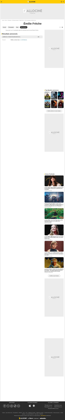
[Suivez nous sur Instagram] (11, 406)
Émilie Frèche (21, 20)
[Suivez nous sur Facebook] (4, 406)
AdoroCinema (57, 406)
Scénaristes (9, 20)
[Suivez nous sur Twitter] (8, 406)
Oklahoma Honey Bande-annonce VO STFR (47, 98)
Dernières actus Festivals (54, 275)
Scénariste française (15, 20)
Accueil (3, 20)
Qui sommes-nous (9, 412)
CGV (26, 412)
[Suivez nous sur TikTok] (15, 406)
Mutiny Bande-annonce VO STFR (54, 98)
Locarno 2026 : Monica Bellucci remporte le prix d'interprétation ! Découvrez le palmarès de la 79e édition (54, 188)
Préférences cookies (39, 412)
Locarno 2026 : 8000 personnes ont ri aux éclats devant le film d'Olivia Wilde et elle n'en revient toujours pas (54, 237)
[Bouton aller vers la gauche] (60, 27)
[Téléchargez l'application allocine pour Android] (34, 405)
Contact (3, 412)
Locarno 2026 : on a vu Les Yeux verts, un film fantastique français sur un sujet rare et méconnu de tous (54, 221)
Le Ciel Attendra (24, 39)
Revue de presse (56, 412)
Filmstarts (47, 405)
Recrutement (15, 412)
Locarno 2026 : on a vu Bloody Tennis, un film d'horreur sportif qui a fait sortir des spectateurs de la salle (54, 253)
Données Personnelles (48, 412)
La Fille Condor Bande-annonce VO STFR (61, 98)
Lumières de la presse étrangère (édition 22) (11, 36)
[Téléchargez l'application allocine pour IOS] (30, 405)
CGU (24, 412)
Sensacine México (52, 408)
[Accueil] (31, 2)
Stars (6, 20)
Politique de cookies (31, 412)
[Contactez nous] (18, 406)
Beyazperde (47, 406)
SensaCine (56, 405)
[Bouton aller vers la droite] (62, 27)
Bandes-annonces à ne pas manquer (54, 110)
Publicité (20, 412)
